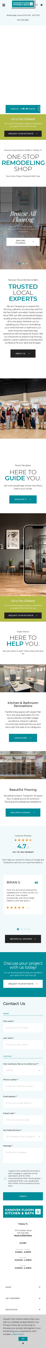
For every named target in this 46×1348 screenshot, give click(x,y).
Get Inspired (13, 1298)
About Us (20, 353)
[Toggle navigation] (3, 5)
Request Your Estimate (20, 133)
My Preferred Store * (12, 1130)
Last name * (8, 1038)
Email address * (10, 1096)
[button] (23, 1070)
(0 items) (41, 5)
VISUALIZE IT (20, 499)
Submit (23, 1196)
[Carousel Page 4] (28, 929)
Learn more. (18, 1334)
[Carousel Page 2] (23, 108)
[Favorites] (36, 5)
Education (11, 1309)
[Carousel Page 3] (26, 108)
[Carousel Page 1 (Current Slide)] (20, 108)
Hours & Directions (23, 1235)
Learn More (20, 738)
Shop (8, 1287)
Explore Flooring (21, 241)
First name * (8, 1021)
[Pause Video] (40, 108)
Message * (7, 1146)
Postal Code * (9, 1113)
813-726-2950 (23, 20)
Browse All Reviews (21, 939)
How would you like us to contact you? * (21, 1064)
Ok (23, 1339)
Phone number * (10, 1080)
